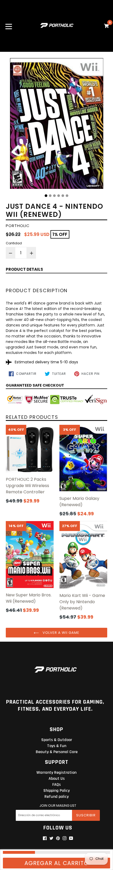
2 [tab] (50, 195)
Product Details (24, 269)
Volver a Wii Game (61, 632)
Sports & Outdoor (56, 740)
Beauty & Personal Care (57, 752)
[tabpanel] (56, 125)
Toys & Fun (56, 746)
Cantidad (14, 243)
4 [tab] (58, 195)
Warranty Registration (56, 772)
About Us (57, 778)
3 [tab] (54, 195)
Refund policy (56, 796)
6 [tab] (67, 195)
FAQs (56, 784)
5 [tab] (62, 195)
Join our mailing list (57, 806)
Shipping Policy (56, 790)
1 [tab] (46, 195)
